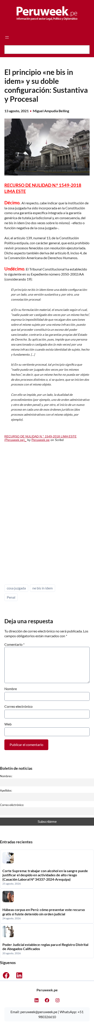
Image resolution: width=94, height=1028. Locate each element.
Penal (11, 597)
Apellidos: (6, 790)
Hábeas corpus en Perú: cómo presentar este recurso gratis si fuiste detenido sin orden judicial (43, 911)
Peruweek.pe (40, 440)
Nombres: (6, 776)
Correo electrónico (18, 706)
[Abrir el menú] (7, 37)
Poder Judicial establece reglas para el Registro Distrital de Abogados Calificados (45, 946)
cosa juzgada (16, 588)
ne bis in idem (42, 588)
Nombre (10, 689)
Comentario (14, 644)
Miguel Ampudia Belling (51, 111)
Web (8, 724)
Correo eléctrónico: (12, 805)
